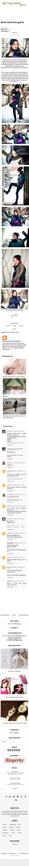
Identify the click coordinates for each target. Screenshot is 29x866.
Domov (14, 615)
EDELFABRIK (19, 455)
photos (19, 830)
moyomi (15, 788)
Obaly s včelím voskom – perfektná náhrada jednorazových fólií (15, 773)
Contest (5, 824)
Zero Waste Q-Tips (15, 779)
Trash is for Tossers (15, 778)
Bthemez (17, 853)
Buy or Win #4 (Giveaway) (14, 697)
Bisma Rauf (10, 494)
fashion (17, 332)
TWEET (15, 325)
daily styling (4, 28)
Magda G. (10, 462)
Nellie (8, 557)
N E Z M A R (15, 771)
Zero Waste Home (15, 783)
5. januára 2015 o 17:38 (15, 449)
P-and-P (9, 518)
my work (12, 830)
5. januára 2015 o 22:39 (19, 506)
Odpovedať (10, 445)
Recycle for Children (14, 671)
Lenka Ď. (9, 485)
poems (13, 832)
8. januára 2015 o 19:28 (19, 533)
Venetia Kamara (11, 471)
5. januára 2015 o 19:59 (18, 485)
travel (10, 835)
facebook (21, 442)
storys (4, 835)
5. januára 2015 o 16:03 (18, 431)
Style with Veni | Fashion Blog (15, 479)
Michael (9, 431)
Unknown (9, 506)
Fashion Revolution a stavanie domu (14, 377)
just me (18, 827)
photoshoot (6, 832)
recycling (19, 832)
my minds (5, 830)
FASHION (5, 9)
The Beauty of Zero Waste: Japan (15, 784)
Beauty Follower (11, 567)
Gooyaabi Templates (14, 855)
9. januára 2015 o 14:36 (17, 557)
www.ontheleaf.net (12, 442)
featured (11, 827)
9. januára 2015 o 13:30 (20, 543)
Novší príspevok (5, 615)
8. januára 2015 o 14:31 (18, 518)
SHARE (8, 325)
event (19, 824)
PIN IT (15, 329)
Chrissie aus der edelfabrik (14, 448)
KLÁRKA (9, 581)
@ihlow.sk (14, 844)
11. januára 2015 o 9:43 (18, 581)
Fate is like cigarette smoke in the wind (14, 723)
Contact (5, 13)
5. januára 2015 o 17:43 (19, 462)
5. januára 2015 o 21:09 (20, 494)
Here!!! (21, 500)
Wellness (5, 396)
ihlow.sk (17, 816)
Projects (19, 9)
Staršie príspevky (23, 615)
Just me (12, 9)
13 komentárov (5, 31)
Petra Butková (15, 341)
